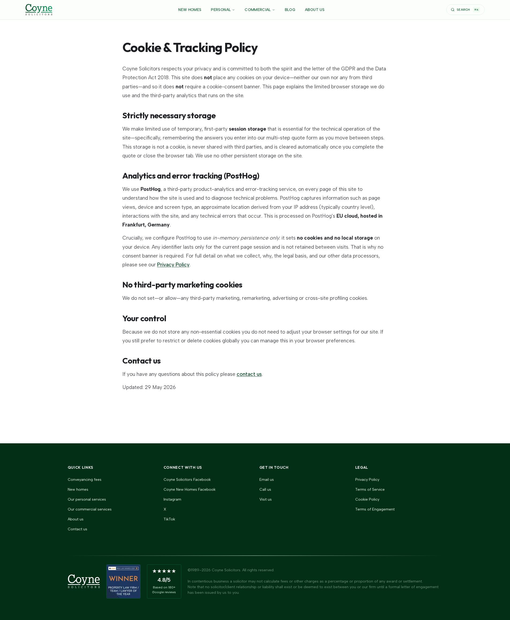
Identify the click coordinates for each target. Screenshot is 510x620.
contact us (249, 374)
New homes (78, 489)
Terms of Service (370, 489)
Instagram (172, 499)
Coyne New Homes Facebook (190, 489)
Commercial (258, 9)
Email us (266, 479)
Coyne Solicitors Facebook (187, 479)
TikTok (169, 519)
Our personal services (87, 499)
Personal (221, 9)
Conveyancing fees (84, 479)
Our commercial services (90, 509)
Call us (265, 489)
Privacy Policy (173, 265)
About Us (314, 9)
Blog (290, 9)
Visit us (265, 499)
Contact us (77, 529)
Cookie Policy (367, 499)
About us (76, 519)
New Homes (189, 9)
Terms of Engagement (375, 509)
